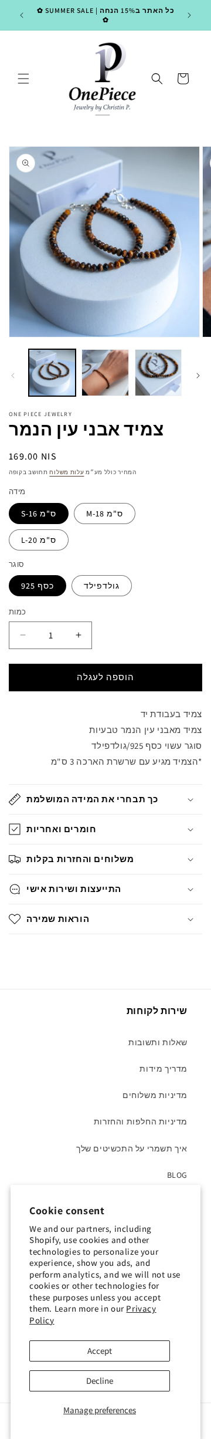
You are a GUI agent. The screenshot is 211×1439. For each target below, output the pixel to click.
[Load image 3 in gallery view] (158, 372)
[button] (23, 79)
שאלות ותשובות (158, 1042)
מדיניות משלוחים (155, 1095)
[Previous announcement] (22, 15)
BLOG (177, 1175)
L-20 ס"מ (38, 540)
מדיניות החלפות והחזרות (141, 1121)
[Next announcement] (189, 15)
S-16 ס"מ (38, 513)
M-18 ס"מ (104, 513)
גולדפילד (102, 585)
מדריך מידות (163, 1068)
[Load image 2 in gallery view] (104, 372)
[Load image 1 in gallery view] (52, 372)
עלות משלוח (66, 472)
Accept (99, 1350)
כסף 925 (37, 585)
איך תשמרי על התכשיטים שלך (132, 1148)
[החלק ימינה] (198, 376)
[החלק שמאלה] (13, 376)
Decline (99, 1380)
